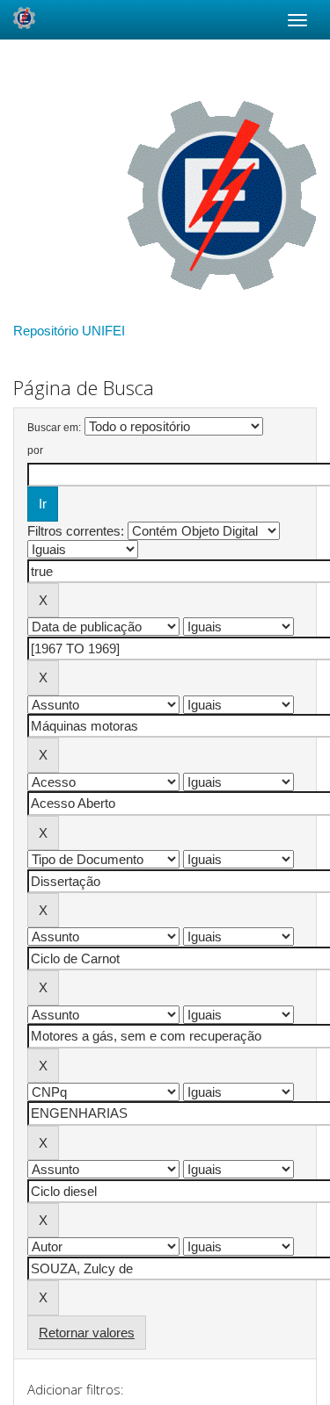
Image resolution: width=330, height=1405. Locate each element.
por (35, 450)
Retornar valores (87, 1332)
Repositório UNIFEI (69, 330)
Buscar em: (54, 428)
